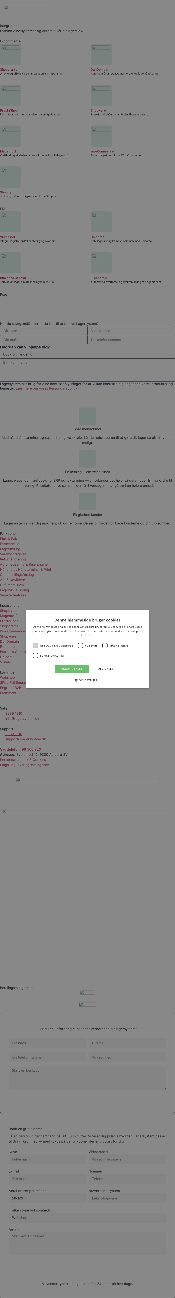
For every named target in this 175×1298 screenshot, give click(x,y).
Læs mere (87, 635)
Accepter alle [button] (71, 669)
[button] (87, 680)
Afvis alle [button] (105, 669)
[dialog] (87, 649)
